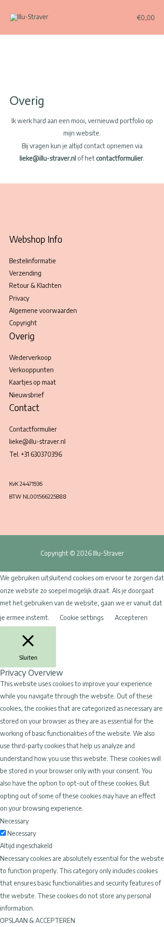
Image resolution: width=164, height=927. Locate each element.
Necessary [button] (14, 821)
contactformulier (119, 158)
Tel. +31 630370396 (35, 454)
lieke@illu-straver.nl (37, 441)
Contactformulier (33, 429)
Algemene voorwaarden (43, 310)
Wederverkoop (30, 357)
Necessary (21, 833)
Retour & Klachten (35, 285)
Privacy (19, 298)
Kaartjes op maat (32, 382)
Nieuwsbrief (26, 395)
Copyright (23, 323)
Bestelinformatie (32, 261)
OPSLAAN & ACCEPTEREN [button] (37, 920)
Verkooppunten (31, 370)
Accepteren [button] (131, 617)
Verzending (25, 273)
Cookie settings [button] (81, 617)
